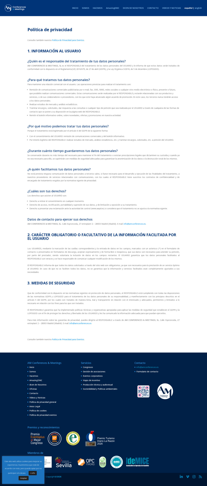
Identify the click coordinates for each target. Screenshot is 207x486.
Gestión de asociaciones (94, 371)
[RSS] (200, 476)
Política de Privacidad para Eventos (68, 40)
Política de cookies (38, 410)
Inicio (31, 367)
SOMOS (85, 8)
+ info (32, 473)
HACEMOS (97, 8)
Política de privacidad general (42, 402)
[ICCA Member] (102, 466)
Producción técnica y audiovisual (98, 384)
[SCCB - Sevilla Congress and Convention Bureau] (63, 467)
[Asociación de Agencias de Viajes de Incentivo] (137, 467)
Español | (189, 8)
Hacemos (33, 376)
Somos (32, 371)
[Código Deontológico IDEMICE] (116, 467)
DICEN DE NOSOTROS (133, 8)
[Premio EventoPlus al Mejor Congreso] (46, 446)
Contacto (33, 393)
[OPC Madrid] (86, 467)
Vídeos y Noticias (37, 397)
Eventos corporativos (93, 376)
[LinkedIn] (181, 476)
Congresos (88, 367)
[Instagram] (193, 476)
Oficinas (33, 389)
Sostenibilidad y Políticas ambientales (100, 389)
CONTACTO (153, 8)
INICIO (75, 8)
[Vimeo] (187, 476)
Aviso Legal (34, 406)
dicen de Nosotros (37, 384)
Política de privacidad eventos (43, 415)
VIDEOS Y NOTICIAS (171, 8)
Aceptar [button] (23, 478)
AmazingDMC (112, 8)
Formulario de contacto (147, 371)
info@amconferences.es (135, 223)
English (198, 8)
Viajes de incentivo (91, 380)
